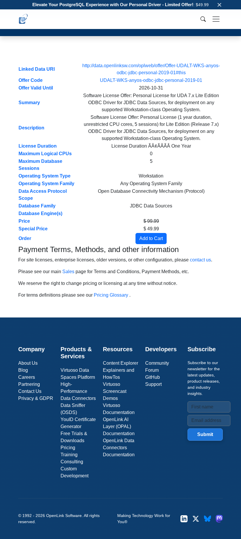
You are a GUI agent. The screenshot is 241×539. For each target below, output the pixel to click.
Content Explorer (120, 363)
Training (69, 454)
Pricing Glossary (111, 295)
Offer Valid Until (36, 87)
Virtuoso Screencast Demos (114, 391)
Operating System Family (46, 183)
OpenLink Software (64, 515)
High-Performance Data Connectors (78, 391)
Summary (29, 102)
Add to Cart (151, 238)
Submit (205, 434)
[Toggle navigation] (216, 19)
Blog (23, 370)
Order (25, 238)
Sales (68, 271)
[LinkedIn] (184, 518)
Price (24, 221)
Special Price (33, 228)
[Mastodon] (219, 518)
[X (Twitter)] (195, 518)
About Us (28, 363)
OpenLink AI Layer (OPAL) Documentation (119, 426)
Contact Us (29, 391)
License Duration (38, 145)
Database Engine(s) (40, 213)
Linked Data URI (37, 69)
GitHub (152, 377)
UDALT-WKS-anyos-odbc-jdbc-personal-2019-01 (151, 80)
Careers (26, 377)
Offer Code (31, 80)
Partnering (29, 384)
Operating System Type (45, 175)
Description (31, 127)
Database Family (37, 205)
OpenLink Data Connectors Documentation (119, 447)
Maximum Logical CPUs (45, 153)
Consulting (72, 461)
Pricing (68, 447)
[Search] (203, 19)
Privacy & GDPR (35, 398)
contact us (200, 259)
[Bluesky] (207, 518)
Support (153, 384)
